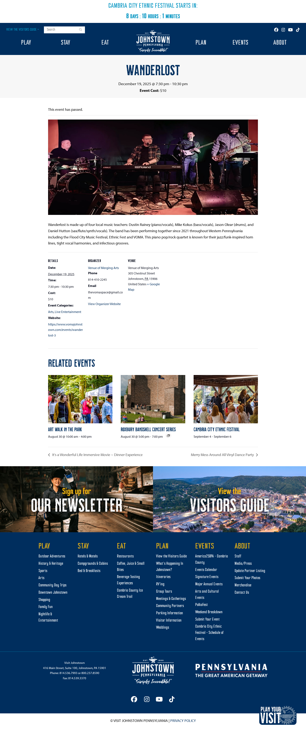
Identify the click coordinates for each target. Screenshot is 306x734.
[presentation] (80, 399)
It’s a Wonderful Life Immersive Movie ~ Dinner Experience (97, 454)
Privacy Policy (183, 720)
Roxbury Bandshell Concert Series (148, 429)
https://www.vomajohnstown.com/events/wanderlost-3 (65, 329)
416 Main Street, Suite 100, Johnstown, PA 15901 (74, 668)
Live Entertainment (68, 312)
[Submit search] (80, 30)
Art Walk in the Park (65, 429)
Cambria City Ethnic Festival (141, 6)
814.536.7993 (68, 673)
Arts (50, 312)
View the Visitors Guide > (22, 29)
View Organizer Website (104, 304)
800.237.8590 (90, 673)
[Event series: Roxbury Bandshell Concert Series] (168, 435)
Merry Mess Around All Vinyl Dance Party (223, 454)
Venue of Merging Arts (103, 268)
